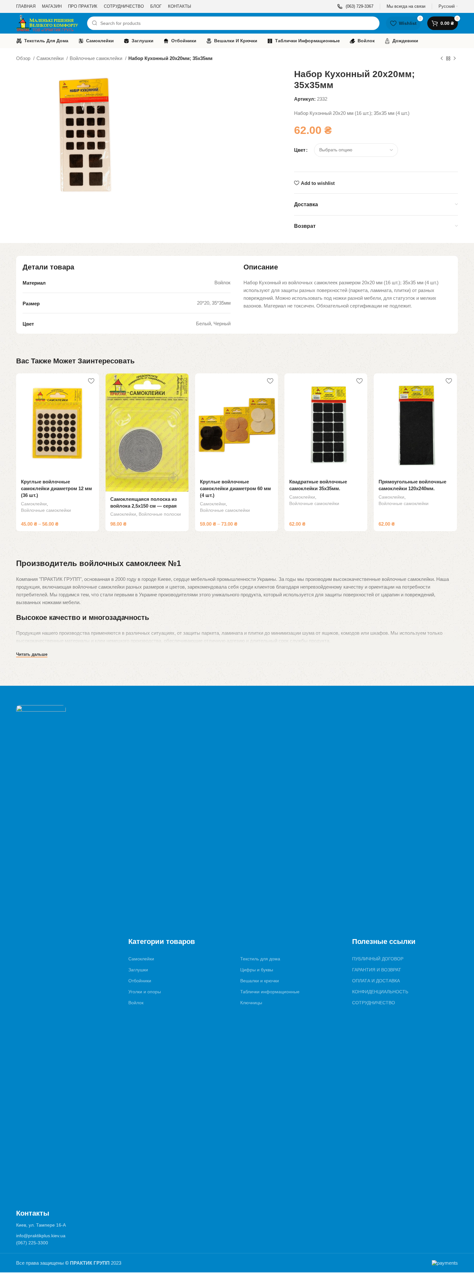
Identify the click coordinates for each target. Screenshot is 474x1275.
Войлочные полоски (160, 514)
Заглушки (138, 969)
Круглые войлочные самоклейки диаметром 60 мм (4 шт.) (235, 488)
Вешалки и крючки (259, 980)
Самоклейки (50, 58)
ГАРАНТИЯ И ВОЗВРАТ (376, 969)
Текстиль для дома (260, 958)
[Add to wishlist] (91, 380)
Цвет (299, 150)
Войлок (135, 1002)
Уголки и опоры (144, 991)
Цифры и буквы (256, 969)
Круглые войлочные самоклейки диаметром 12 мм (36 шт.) (56, 488)
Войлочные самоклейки (96, 58)
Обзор (24, 58)
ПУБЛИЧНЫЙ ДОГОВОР (377, 958)
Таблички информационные (270, 991)
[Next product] (454, 59)
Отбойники (139, 980)
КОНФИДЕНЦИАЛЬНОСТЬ (380, 991)
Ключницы (251, 1002)
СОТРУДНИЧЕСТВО (373, 1002)
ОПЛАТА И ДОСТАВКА (376, 980)
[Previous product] (442, 59)
